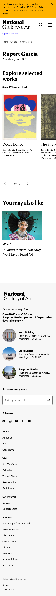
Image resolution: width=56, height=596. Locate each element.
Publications (8, 565)
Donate (6, 502)
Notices (5, 585)
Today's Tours (9, 476)
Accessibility (9, 482)
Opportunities (9, 508)
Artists (13, 41)
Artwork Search (10, 529)
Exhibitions (8, 488)
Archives (7, 553)
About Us (7, 437)
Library (6, 547)
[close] (52, 4)
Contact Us (8, 449)
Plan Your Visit (9, 464)
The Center (8, 535)
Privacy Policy (8, 589)
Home (5, 41)
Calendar (7, 470)
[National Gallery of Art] (28, 295)
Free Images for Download (16, 523)
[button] (4, 183)
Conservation (9, 541)
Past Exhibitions (10, 559)
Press (5, 443)
